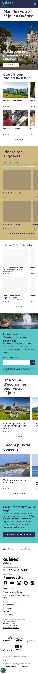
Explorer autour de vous (17, 534)
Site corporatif (9, 605)
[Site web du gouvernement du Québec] (30, 640)
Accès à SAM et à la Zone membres (15, 667)
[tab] (15, 139)
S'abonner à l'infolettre (12, 592)
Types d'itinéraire (23, 163)
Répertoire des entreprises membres (16, 664)
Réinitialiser (9, 163)
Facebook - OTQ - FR (5, 583)
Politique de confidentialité (13, 661)
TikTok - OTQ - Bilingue (32, 583)
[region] (20, 163)
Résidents (7, 608)
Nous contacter (9, 588)
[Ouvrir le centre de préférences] (3, 670)
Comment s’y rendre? (11, 628)
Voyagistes (8, 615)
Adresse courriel (10, 358)
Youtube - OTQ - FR (12, 583)
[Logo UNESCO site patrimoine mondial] (19, 648)
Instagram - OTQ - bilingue (19, 583)
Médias (6, 611)
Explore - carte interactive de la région (16, 596)
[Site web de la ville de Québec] (7, 639)
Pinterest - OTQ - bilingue (26, 583)
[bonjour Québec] (19, 639)
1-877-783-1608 (15, 570)
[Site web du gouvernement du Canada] (7, 650)
